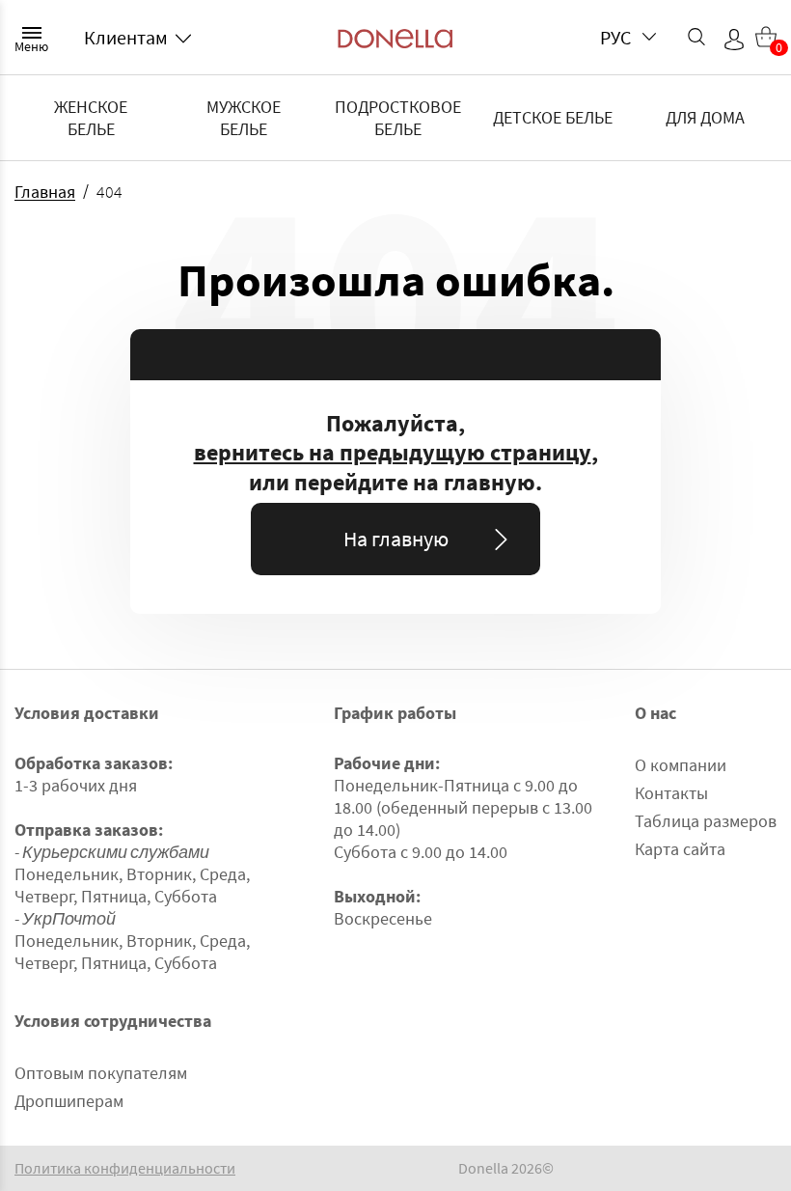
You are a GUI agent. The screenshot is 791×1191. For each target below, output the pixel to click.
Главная (44, 191)
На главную (396, 538)
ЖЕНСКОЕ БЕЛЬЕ (90, 118)
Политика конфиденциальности (124, 1168)
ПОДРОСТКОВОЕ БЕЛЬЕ (398, 118)
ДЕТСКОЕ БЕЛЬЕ (553, 117)
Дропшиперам (68, 1101)
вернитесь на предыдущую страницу (392, 452)
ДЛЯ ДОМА (705, 117)
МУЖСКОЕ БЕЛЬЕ (243, 118)
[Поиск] (696, 36)
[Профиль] (734, 39)
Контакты (671, 793)
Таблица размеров (706, 821)
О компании (680, 765)
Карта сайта (680, 849)
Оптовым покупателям (100, 1073)
